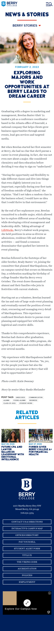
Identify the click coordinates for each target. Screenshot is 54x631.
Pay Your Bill (27, 542)
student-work (26, 403)
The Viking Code (27, 562)
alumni (6, 400)
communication (36, 397)
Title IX (27, 555)
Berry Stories (25, 26)
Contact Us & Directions (27, 522)
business (33, 400)
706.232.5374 (27, 513)
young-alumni (19, 400)
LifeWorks (7, 230)
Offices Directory (27, 535)
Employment (27, 582)
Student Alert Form (27, 549)
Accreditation (27, 569)
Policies (27, 575)
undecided (20, 397)
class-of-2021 (9, 403)
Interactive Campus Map (27, 528)
